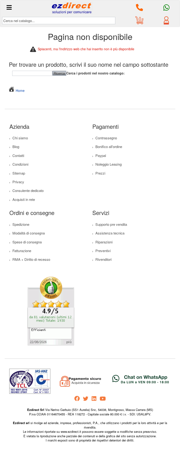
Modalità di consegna (28, 232)
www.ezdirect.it (71, 431)
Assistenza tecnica (109, 232)
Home (20, 90)
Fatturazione (21, 250)
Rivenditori (103, 259)
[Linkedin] (94, 398)
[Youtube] (102, 398)
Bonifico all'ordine (108, 146)
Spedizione (20, 224)
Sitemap (18, 173)
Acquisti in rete (23, 199)
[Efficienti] (50, 312)
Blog (15, 146)
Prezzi (100, 173)
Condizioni (20, 164)
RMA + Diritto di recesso (31, 259)
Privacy (18, 181)
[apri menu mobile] (9, 7)
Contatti (18, 155)
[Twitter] (85, 398)
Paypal (100, 155)
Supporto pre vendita (111, 224)
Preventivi (103, 250)
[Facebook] (77, 398)
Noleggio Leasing (108, 164)
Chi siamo (20, 137)
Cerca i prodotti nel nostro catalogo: (95, 73)
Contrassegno (106, 137)
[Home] (12, 90)
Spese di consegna (27, 241)
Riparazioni (103, 241)
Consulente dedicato (28, 190)
